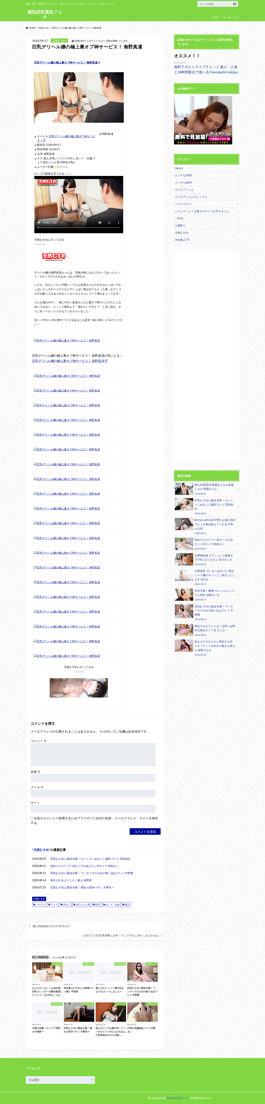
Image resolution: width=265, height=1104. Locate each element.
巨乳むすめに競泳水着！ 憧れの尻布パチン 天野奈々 (82, 887)
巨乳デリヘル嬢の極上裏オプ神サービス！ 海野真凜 (68, 361)
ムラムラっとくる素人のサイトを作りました (202, 211)
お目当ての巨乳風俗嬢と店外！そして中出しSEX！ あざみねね (121, 935)
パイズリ (40, 904)
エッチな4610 (183, 182)
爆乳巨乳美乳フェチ (45, 14)
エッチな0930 (183, 175)
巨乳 (97, 904)
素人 (127, 904)
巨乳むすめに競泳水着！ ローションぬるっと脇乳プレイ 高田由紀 (90, 858)
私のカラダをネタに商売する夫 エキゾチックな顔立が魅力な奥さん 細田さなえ (215, 648)
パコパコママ (183, 204)
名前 (36, 771)
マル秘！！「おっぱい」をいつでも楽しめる (225, 20)
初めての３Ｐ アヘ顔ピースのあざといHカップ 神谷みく (84, 865)
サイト (35, 802)
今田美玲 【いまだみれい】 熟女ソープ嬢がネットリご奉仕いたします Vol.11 (215, 577)
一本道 (179, 218)
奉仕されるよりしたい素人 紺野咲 (71, 880)
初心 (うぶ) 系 (83, 904)
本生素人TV (182, 239)
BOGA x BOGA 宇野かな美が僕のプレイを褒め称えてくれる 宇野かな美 (215, 526)
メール (37, 787)
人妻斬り (180, 225)
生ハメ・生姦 (113, 904)
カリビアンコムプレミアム (191, 196)
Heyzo (179, 168)
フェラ (54, 904)
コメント (39, 740)
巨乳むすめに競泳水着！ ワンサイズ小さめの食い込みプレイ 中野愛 (91, 873)
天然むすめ (41, 849)
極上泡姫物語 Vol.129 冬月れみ (51, 926)
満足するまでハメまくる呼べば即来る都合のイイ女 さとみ (215, 630)
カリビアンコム (184, 189)
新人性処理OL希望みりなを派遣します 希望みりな (214, 489)
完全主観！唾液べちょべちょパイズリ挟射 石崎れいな (215, 595)
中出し (66, 904)
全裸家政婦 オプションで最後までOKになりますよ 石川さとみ (214, 560)
